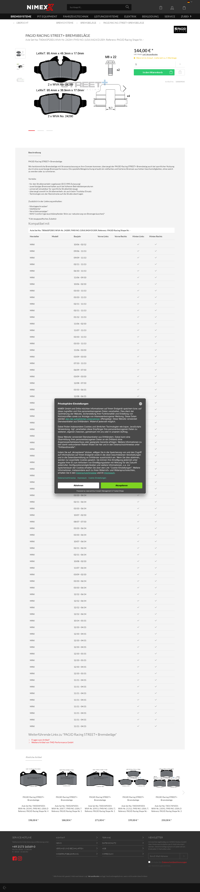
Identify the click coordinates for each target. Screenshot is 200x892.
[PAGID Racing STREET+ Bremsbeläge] (33, 778)
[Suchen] (127, 7)
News (59, 843)
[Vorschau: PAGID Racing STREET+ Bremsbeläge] (20, 53)
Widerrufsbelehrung (67, 854)
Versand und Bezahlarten (69, 848)
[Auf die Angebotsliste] (180, 72)
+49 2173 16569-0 (23, 846)
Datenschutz (109, 843)
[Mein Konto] (175, 8)
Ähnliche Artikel (34, 757)
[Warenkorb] (186, 8)
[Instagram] (20, 859)
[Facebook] (15, 859)
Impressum (107, 854)
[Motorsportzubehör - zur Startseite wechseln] (40, 7)
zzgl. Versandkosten (150, 54)
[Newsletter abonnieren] (184, 856)
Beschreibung (34, 152)
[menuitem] (99, 7)
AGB (104, 848)
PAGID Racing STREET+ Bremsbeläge (33, 798)
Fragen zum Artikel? (40, 740)
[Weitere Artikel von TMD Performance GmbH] (180, 29)
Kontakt (60, 837)
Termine (106, 837)
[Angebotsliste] (161, 8)
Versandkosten (93, 876)
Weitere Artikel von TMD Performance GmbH (52, 742)
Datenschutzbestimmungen (174, 862)
